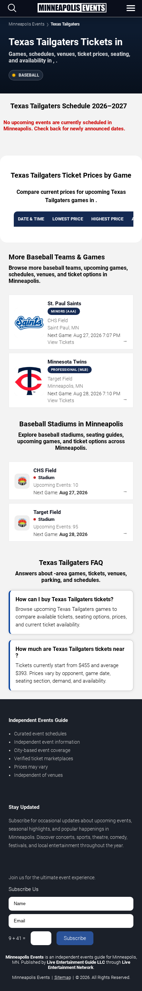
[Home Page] (71, 8)
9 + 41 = (17, 938)
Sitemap (62, 977)
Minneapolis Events (26, 24)
